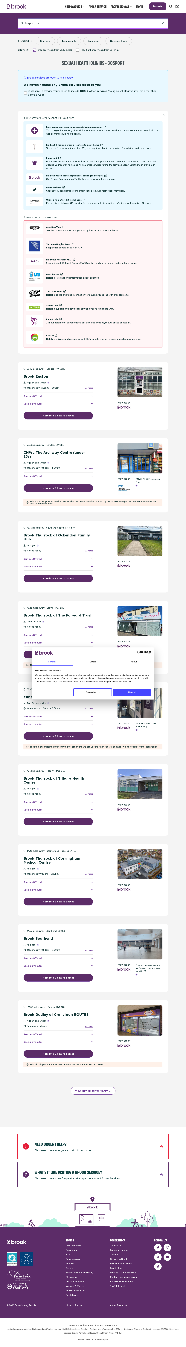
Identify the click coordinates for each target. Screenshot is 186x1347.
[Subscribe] (177, 6)
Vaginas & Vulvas (75, 1286)
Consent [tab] (52, 662)
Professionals (120, 6)
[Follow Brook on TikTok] (158, 1266)
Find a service (97, 6)
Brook (16, 6)
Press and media (119, 1250)
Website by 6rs (101, 1339)
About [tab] (134, 662)
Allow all (132, 692)
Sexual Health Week (121, 1263)
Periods (70, 1263)
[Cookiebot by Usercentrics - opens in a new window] (139, 653)
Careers (114, 1254)
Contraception (73, 1245)
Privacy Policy (83, 1339)
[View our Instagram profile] (167, 1247)
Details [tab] (93, 662)
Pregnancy (71, 1250)
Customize (91, 692)
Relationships (73, 1259)
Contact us (115, 1245)
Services (45, 41)
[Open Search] (171, 6)
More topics (72, 1305)
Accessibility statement (122, 1281)
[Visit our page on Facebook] (158, 1247)
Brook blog (116, 1268)
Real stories (72, 1295)
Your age (93, 41)
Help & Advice (73, 6)
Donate (157, 6)
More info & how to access (58, 415)
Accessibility (69, 41)
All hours (89, 388)
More (139, 6)
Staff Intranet (117, 1286)
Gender (70, 1268)
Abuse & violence (75, 1281)
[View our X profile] (158, 1257)
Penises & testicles (75, 1290)
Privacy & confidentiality (123, 1272)
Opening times (118, 41)
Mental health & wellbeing (79, 1272)
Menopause (72, 1277)
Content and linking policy (123, 1277)
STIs (68, 1254)
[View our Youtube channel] (167, 1257)
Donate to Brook (118, 1259)
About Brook (116, 1305)
